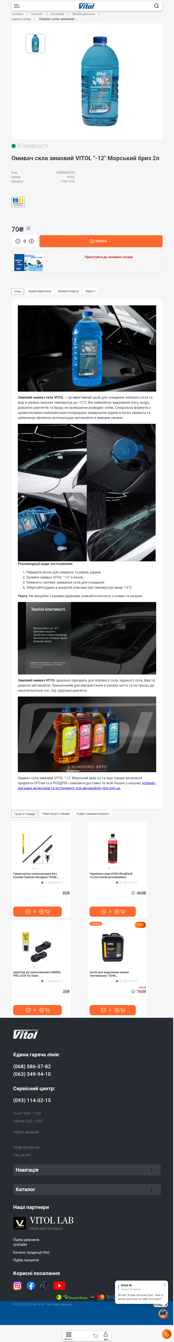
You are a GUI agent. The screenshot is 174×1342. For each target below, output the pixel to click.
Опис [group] (17, 291)
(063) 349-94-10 (32, 1074)
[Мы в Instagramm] (16, 1285)
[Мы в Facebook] (29, 1285)
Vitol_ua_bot (22, 1155)
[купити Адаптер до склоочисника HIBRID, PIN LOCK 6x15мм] (47, 1010)
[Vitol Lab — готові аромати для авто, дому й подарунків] (42, 1223)
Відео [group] (90, 291)
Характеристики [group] (39, 291)
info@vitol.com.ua (26, 1147)
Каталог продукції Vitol (30, 1252)
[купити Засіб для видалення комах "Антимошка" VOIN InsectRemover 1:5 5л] (122, 1010)
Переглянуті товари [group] (56, 813)
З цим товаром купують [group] (92, 813)
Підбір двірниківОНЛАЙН (25, 1242)
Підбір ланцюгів (24, 1260)
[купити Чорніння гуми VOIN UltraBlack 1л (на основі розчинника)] (122, 911)
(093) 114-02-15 (32, 1100)
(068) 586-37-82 (32, 1066)
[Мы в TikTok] (43, 1285)
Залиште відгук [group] (68, 291)
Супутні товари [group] (24, 814)
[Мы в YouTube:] (58, 1285)
